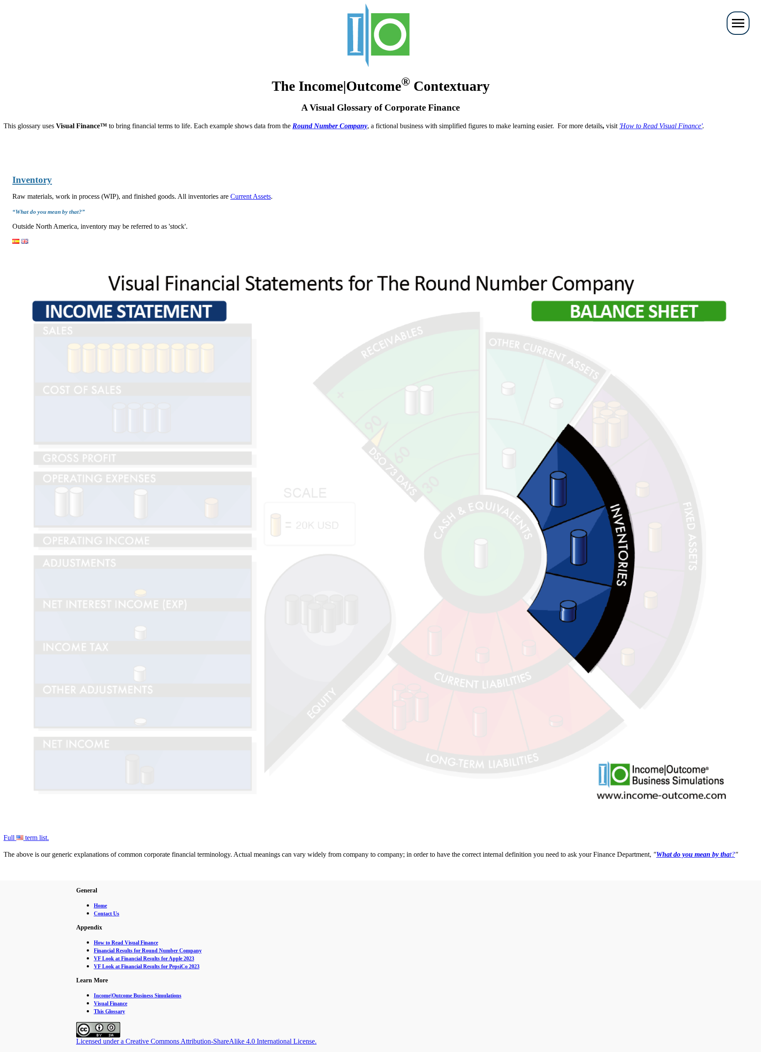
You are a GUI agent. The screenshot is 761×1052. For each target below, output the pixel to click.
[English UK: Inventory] (24, 241)
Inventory (32, 180)
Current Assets (250, 196)
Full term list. (26, 837)
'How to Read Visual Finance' (660, 126)
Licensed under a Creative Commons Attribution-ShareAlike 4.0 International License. (196, 1041)
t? (695, 854)
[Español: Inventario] (15, 241)
